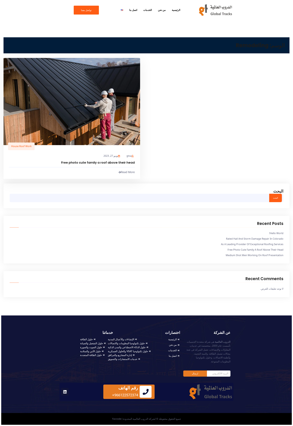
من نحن (162, 10)
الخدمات (147, 10)
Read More (128, 172)
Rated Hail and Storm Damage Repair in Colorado (254, 238)
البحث (278, 191)
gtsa (129, 155)
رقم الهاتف (128, 387)
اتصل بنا (133, 10)
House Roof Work (21, 146)
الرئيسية (176, 10)
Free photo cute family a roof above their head (98, 162)
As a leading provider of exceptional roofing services (252, 244)
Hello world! (276, 233)
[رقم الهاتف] (146, 392)
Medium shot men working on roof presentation (254, 255)
